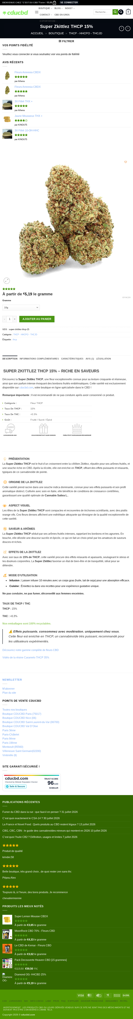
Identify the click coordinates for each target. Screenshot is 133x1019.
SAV (26, 1001)
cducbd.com (26, 387)
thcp (15, 339)
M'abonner (8, 688)
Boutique (44, 8)
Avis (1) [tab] (90, 359)
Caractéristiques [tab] (72, 359)
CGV (4, 1001)
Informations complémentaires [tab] (39, 359)
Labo (48, 1001)
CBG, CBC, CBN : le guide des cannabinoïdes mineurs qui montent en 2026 (46, 830)
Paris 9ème (9, 738)
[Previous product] (127, 28)
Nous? (69, 8)
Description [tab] (9, 359)
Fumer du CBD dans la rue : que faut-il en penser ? (31, 812)
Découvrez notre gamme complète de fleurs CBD (30, 650)
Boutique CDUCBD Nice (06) (19, 718)
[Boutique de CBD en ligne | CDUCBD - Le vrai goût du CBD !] (16, 12)
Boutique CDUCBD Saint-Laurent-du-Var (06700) (30, 722)
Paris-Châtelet (10, 734)
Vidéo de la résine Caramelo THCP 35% (25, 657)
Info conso (36, 1001)
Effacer (126, 297)
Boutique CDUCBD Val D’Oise (20, 726)
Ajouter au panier (37, 319)
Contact (45, 15)
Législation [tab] (103, 359)
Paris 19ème (9, 742)
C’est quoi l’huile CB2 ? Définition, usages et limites (32, 837)
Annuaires (111, 1001)
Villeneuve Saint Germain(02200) (21, 751)
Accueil (37, 33)
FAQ (63, 1001)
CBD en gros (62, 15)
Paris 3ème (9, 730)
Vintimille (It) (9, 755)
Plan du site (9, 692)
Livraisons (15, 1001)
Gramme (6, 300)
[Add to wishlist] (125, 162)
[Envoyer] (115, 12)
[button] (47, 2)
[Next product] (121, 28)
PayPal (124, 1001)
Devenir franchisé (92, 1001)
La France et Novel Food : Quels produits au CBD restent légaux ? (40, 824)
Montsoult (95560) (12, 746)
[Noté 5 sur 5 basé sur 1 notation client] (66, 289)
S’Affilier (73, 1001)
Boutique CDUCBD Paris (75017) (21, 714)
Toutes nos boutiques (14, 709)
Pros (56, 1001)
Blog (57, 8)
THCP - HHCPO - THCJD (85, 33)
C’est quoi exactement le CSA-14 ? (22, 818)
